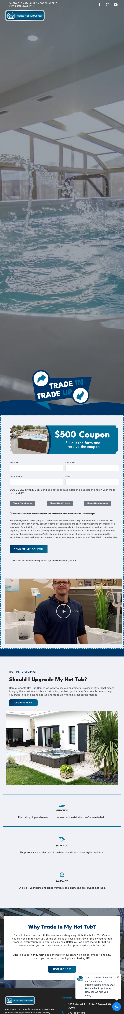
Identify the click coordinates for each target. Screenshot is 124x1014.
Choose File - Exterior (60, 503)
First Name (15, 463)
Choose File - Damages (97, 503)
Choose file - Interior (22, 503)
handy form (37, 954)
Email (67, 476)
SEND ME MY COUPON (28, 549)
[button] (116, 17)
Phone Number (16, 476)
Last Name (70, 463)
